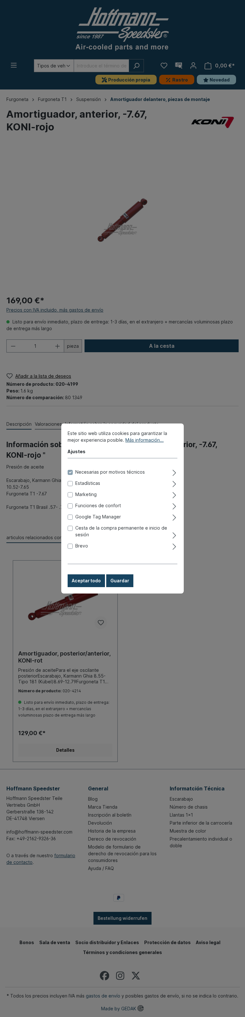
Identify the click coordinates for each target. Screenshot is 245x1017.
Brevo (81, 545)
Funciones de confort (98, 505)
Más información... (144, 440)
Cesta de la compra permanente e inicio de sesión (121, 531)
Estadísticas (87, 483)
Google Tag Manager (98, 516)
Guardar (119, 580)
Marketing (86, 494)
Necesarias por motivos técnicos (110, 472)
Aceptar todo (86, 580)
